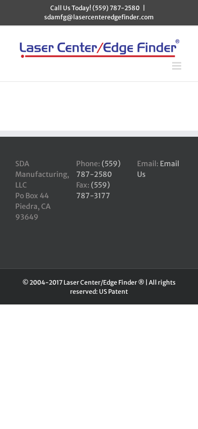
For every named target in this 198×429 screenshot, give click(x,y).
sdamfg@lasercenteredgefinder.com (99, 17)
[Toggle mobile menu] (177, 65)
